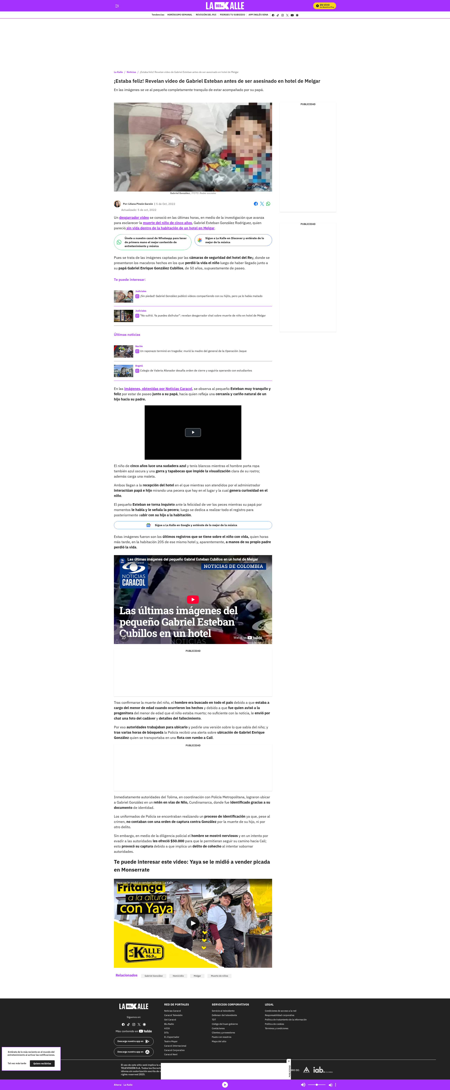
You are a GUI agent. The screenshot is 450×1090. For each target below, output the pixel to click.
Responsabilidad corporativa (279, 1015)
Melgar (197, 975)
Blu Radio (169, 1024)
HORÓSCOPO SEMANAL (179, 15)
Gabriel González (154, 975)
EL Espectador (171, 1037)
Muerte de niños (219, 975)
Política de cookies (274, 1024)
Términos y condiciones (276, 1028)
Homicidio (178, 975)
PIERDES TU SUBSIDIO (232, 15)
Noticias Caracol (172, 1011)
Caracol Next (171, 1054)
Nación (139, 346)
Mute (303, 1085)
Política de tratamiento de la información (286, 1020)
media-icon (225, 1084)
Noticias (131, 72)
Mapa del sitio (219, 1041)
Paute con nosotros (221, 1037)
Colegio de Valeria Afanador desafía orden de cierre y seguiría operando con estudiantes (196, 370)
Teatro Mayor (171, 1041)
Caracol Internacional (175, 1046)
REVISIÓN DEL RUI (206, 15)
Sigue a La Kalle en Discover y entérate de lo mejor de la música (234, 240)
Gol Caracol (170, 1020)
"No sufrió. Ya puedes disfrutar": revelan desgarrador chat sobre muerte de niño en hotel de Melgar (203, 315)
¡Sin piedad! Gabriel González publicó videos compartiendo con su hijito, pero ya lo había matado (201, 296)
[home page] (225, 5)
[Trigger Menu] (117, 6)
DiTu (166, 1033)
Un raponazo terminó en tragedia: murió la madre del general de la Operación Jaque (193, 351)
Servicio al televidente (223, 1011)
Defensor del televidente (224, 1015)
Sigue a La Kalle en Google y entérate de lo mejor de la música (196, 525)
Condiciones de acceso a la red (280, 1011)
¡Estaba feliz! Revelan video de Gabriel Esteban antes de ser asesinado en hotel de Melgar (189, 72)
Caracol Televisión (173, 1015)
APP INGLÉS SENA (258, 15)
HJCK (167, 1028)
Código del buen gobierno (225, 1024)
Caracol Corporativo (174, 1050)
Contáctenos (218, 1028)
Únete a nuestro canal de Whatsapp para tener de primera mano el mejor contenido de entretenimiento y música (156, 242)
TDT (214, 1020)
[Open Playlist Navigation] (335, 1084)
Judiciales (140, 291)
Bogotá (139, 365)
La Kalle (118, 72)
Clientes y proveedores (223, 1033)
